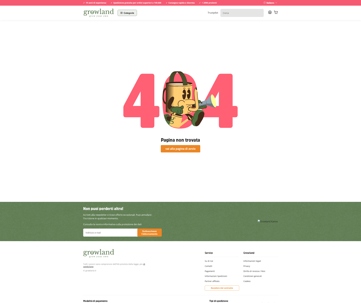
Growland (248, 252)
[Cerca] (260, 13)
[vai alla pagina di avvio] (98, 13)
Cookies (247, 281)
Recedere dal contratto (222, 288)
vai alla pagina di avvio (180, 149)
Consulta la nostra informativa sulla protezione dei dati (112, 224)
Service (209, 252)
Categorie (129, 13)
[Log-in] (270, 13)
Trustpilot (213, 12)
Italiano (270, 2)
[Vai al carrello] (276, 13)
